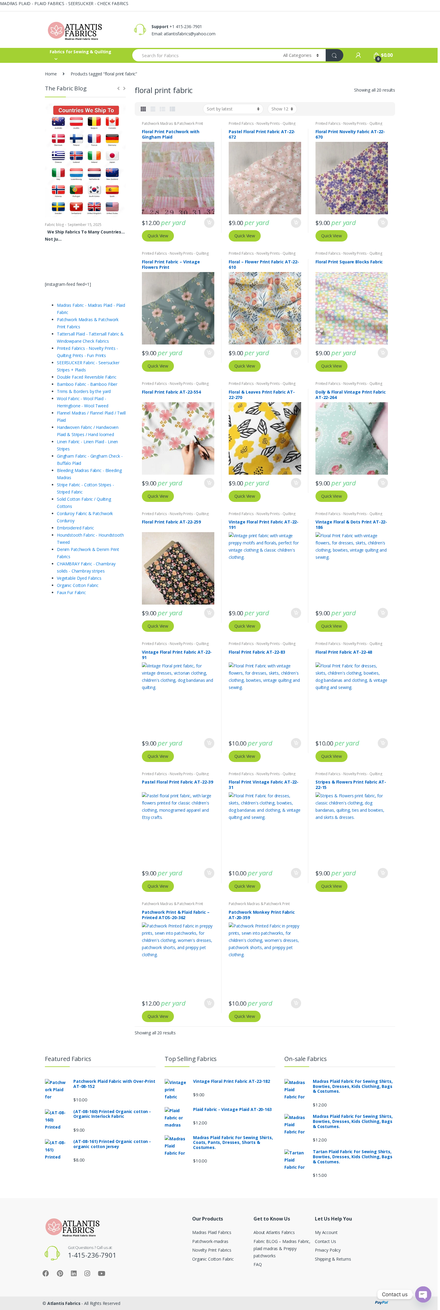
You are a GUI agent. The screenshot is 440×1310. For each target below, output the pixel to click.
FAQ (258, 1264)
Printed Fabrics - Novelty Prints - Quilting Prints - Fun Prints (262, 125)
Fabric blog (54, 224)
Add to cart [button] (209, 223)
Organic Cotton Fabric (213, 1259)
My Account (326, 1232)
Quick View (158, 236)
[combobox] (204, 55)
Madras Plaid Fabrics (211, 1232)
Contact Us (325, 1241)
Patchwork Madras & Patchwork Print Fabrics (172, 125)
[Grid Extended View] (153, 109)
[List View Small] (172, 109)
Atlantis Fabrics (64, 1303)
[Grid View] (143, 109)
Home (51, 74)
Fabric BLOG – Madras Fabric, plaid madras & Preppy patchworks (282, 1248)
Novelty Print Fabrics (211, 1250)
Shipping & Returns (333, 1259)
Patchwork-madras (210, 1241)
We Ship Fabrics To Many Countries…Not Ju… (85, 235)
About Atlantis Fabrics (274, 1232)
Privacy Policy (328, 1250)
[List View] (162, 109)
